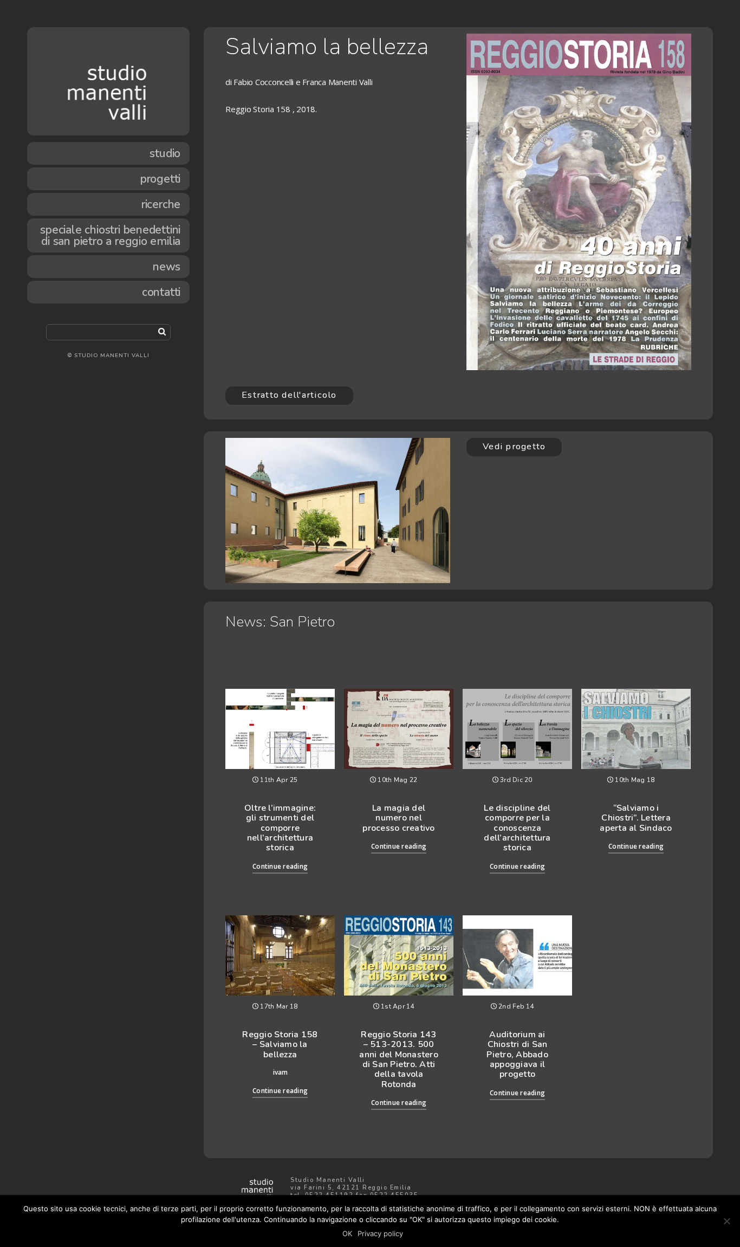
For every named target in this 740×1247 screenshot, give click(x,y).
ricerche (160, 204)
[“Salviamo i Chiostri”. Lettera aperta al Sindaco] (636, 729)
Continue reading (280, 866)
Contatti (161, 292)
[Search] (162, 331)
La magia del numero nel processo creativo (398, 818)
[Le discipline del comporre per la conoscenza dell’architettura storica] (517, 729)
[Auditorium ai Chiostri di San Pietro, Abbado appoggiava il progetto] (517, 955)
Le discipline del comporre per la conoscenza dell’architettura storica (517, 828)
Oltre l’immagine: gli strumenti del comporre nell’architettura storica (280, 828)
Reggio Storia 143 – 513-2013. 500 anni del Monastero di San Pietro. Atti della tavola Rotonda (398, 1059)
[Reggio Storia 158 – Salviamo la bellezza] (280, 955)
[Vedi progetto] (514, 458)
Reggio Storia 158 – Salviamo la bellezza (279, 1044)
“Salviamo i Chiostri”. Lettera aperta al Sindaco (636, 818)
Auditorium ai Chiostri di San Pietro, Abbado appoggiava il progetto (517, 1055)
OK (347, 1233)
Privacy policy (380, 1233)
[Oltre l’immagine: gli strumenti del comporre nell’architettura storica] (280, 729)
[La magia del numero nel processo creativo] (398, 729)
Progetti (160, 178)
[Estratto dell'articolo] (289, 407)
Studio (165, 153)
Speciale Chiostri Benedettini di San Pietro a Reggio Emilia (110, 235)
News (166, 266)
